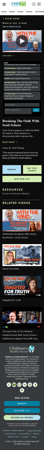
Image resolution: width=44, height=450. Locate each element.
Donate (11, 169)
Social (34, 437)
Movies (29, 11)
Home (3, 11)
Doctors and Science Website (15, 193)
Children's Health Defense (13, 430)
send (36, 110)
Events (20, 11)
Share (24, 23)
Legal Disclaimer (34, 430)
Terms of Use (10, 433)
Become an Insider (22, 417)
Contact (25, 437)
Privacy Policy (24, 433)
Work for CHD (13, 437)
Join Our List (22, 179)
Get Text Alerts (32, 169)
